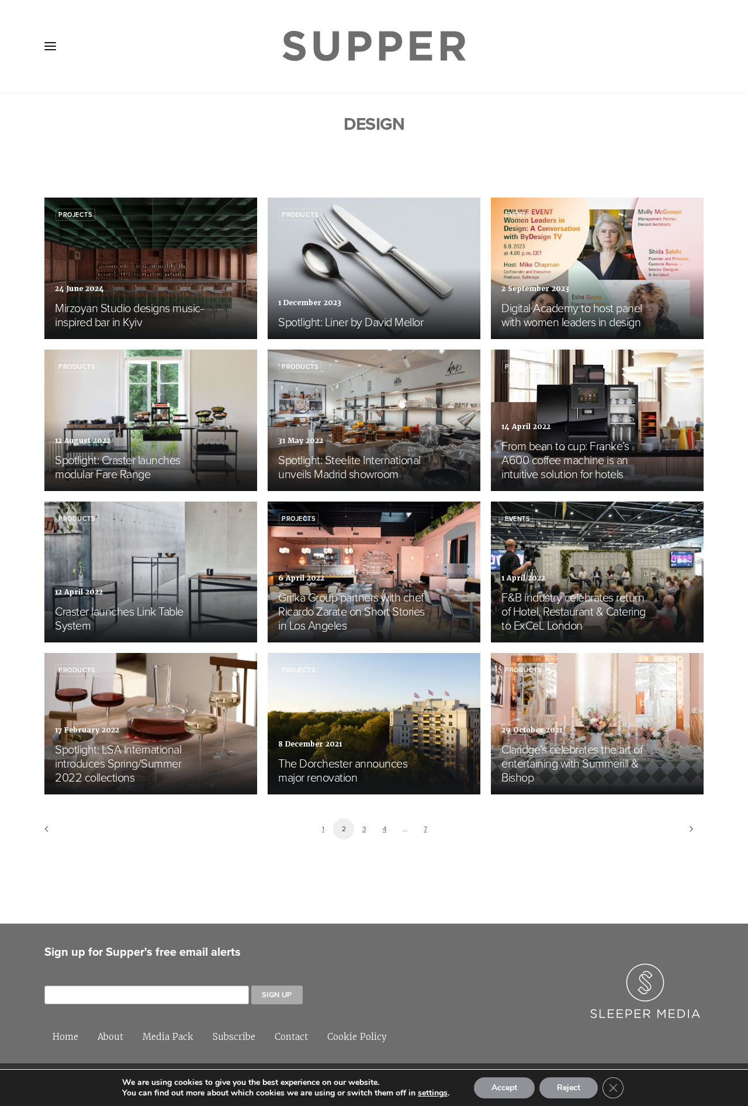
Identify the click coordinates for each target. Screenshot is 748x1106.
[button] (50, 46)
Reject (568, 1087)
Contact (291, 1036)
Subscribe (234, 1036)
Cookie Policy (357, 1036)
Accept (504, 1087)
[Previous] (60, 832)
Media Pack (168, 1036)
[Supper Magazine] (374, 46)
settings (433, 1093)
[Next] (688, 832)
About (110, 1036)
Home (65, 1036)
